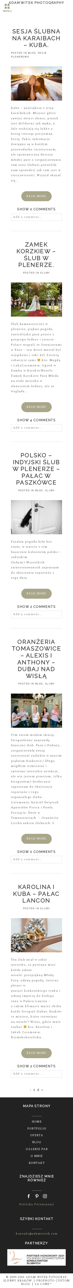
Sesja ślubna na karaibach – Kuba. (36, 38)
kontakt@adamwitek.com (37, 1233)
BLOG (32, 53)
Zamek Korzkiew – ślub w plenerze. (36, 254)
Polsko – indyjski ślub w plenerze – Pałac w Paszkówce (36, 469)
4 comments (36, 420)
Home (37, 1122)
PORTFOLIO (36, 1128)
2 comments (36, 607)
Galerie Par (37, 1149)
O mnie (37, 1156)
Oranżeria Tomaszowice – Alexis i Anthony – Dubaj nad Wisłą (36, 659)
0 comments (36, 209)
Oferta (36, 1135)
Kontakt (37, 1163)
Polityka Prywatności (36, 1204)
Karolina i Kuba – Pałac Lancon (36, 894)
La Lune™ (43, 1284)
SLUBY (45, 273)
